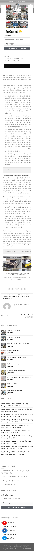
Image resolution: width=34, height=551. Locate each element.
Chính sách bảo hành (9, 534)
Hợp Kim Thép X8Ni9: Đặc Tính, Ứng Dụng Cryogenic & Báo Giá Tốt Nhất (14, 405)
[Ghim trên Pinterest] (21, 289)
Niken (9, 546)
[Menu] (2, 5)
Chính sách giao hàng (9, 530)
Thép (24, 545)
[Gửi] (31, 10)
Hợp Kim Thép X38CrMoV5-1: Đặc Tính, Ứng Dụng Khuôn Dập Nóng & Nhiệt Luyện (17, 421)
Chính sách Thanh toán (10, 526)
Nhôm (16, 545)
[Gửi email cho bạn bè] (18, 289)
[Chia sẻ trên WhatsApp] (9, 289)
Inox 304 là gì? (18, 170)
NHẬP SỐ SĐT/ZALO (7, 495)
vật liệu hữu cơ (19, 296)
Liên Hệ (25, 546)
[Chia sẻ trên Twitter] (15, 289)
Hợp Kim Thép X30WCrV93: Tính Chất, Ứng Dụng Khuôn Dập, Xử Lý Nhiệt (16, 437)
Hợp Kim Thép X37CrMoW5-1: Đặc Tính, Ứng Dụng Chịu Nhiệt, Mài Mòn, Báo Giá (15, 426)
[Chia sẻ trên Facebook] (12, 289)
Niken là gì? (4, 316)
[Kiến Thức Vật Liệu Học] (17, 5)
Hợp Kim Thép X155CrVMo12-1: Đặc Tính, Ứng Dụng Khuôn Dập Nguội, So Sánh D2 (15, 453)
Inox (12, 545)
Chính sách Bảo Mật (9, 522)
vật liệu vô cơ (8, 298)
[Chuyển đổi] (4, 54)
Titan (28, 545)
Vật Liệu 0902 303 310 (22, 29)
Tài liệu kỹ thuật (7, 17)
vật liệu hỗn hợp (11, 296)
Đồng (20, 545)
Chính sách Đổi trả (8, 538)
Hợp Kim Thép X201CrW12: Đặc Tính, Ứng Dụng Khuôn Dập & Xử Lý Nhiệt (16, 442)
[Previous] (3, 270)
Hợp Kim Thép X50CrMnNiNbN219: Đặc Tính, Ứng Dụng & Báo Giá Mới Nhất (17, 410)
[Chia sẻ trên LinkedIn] (24, 289)
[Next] (31, 270)
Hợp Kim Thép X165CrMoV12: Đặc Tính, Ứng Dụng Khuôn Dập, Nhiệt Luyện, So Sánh (17, 448)
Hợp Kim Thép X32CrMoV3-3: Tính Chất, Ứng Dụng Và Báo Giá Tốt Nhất (15, 431)
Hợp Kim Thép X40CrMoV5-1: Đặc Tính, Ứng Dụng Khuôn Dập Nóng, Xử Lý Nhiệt (20, 273)
